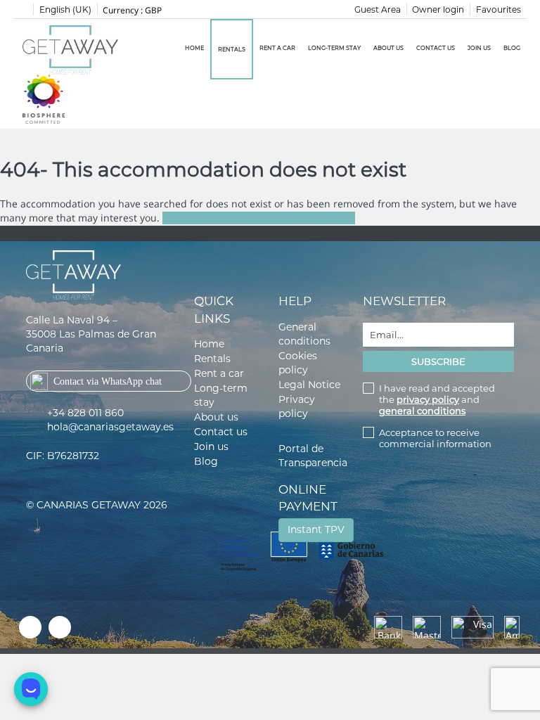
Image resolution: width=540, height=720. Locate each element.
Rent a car (277, 47)
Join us (479, 47)
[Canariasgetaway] (43, 98)
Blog (511, 47)
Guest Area (377, 9)
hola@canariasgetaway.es (110, 426)
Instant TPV (316, 529)
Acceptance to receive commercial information (435, 438)
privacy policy (428, 399)
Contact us (435, 47)
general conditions (422, 410)
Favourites (498, 9)
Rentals (231, 49)
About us (388, 47)
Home (194, 47)
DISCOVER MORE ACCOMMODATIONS (258, 218)
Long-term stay (334, 47)
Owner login (438, 9)
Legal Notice (309, 384)
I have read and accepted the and (437, 399)
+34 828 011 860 (85, 412)
